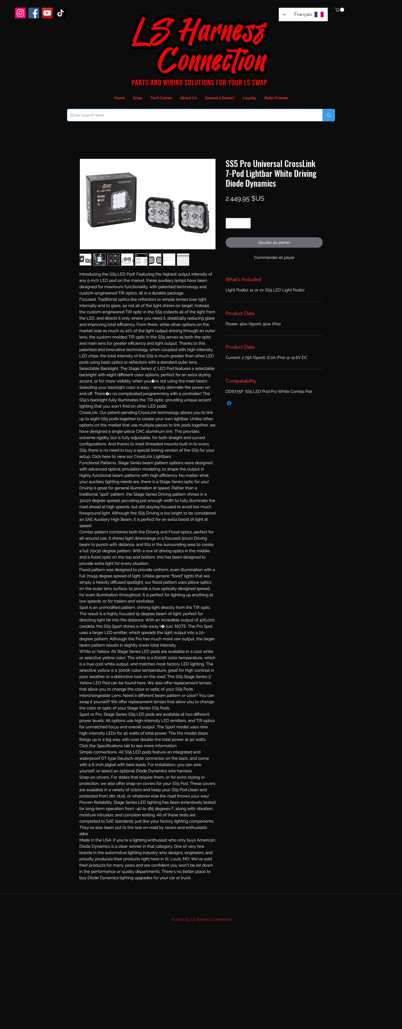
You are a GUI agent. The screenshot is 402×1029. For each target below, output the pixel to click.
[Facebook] (33, 13)
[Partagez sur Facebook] (229, 403)
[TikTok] (60, 13)
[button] (340, 10)
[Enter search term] (328, 115)
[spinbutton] (238, 223)
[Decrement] (230, 223)
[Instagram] (20, 13)
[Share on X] (239, 403)
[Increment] (246, 223)
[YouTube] (47, 13)
